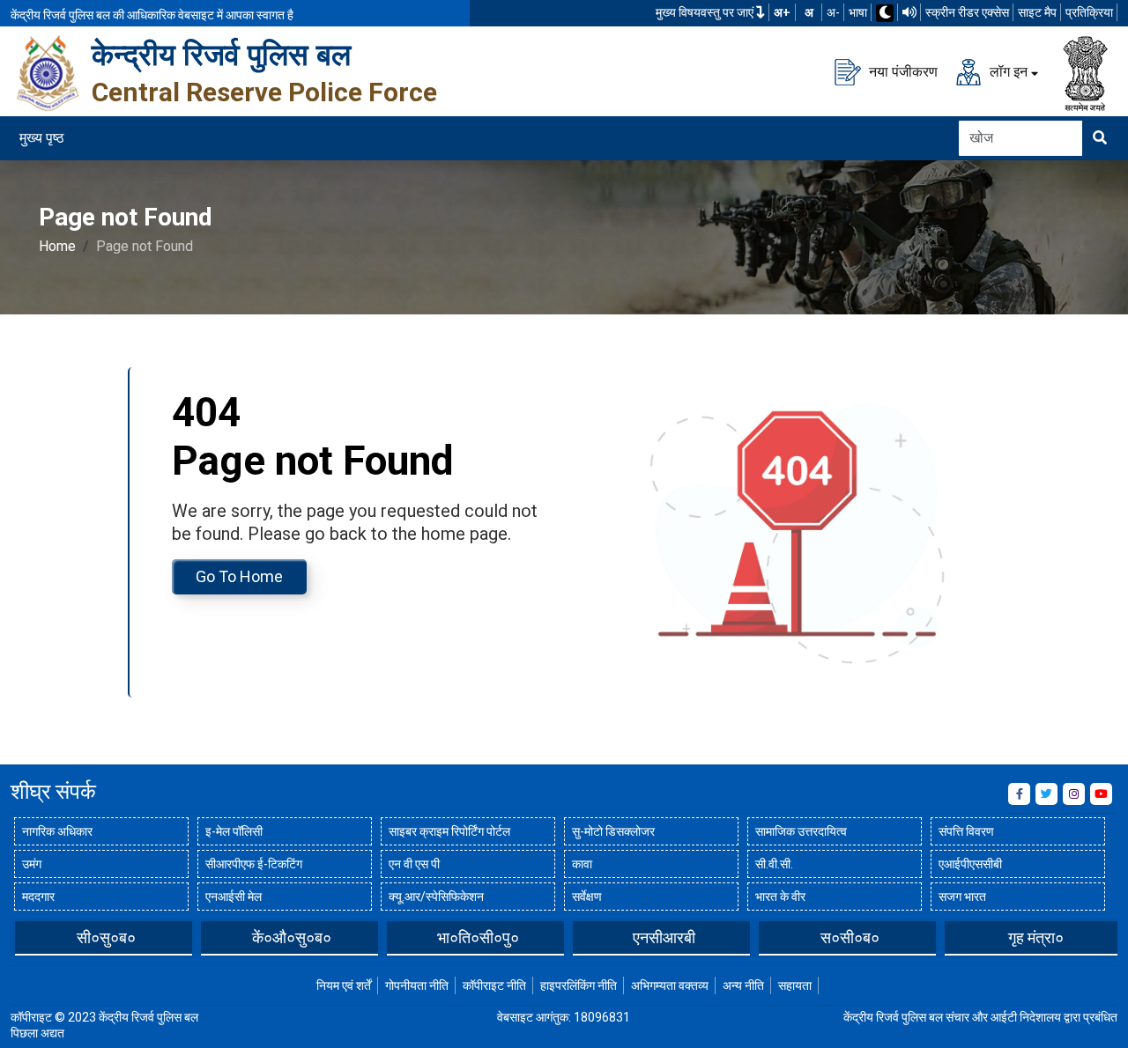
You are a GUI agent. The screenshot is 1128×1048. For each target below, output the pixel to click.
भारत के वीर (780, 896)
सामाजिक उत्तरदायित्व (801, 831)
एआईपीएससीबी (970, 864)
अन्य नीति (743, 985)
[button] (24, 937)
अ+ (782, 12)
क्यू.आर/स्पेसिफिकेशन (436, 896)
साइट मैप (1037, 12)
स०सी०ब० (849, 937)
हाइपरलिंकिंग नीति (578, 985)
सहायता (795, 985)
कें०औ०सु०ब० (291, 937)
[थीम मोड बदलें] (885, 13)
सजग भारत (962, 896)
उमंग (31, 864)
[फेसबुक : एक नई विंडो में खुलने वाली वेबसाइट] (1019, 794)
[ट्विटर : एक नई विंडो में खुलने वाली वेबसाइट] (1046, 794)
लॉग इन (1007, 71)
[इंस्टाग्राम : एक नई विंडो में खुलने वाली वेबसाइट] (1074, 794)
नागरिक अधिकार (57, 831)
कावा (582, 864)
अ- (833, 12)
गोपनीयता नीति (417, 985)
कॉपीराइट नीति (494, 985)
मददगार (38, 896)
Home (57, 246)
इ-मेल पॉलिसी (234, 831)
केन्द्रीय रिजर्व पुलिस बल (221, 54)
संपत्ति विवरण (966, 831)
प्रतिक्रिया (1089, 12)
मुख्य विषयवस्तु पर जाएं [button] (706, 12)
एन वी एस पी (414, 864)
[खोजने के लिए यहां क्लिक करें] (1099, 138)
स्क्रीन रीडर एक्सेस (967, 12)
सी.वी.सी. (774, 864)
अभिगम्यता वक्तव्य (670, 985)
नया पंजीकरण (901, 71)
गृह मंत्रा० (1036, 937)
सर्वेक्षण (587, 896)
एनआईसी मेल (233, 896)
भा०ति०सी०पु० (478, 937)
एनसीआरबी (664, 937)
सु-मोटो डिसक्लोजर (613, 831)
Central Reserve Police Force (264, 92)
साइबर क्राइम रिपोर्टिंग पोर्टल (449, 831)
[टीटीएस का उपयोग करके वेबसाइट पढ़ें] (909, 12)
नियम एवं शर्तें (343, 985)
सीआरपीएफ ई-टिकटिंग (253, 864)
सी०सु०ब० (106, 937)
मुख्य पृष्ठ (41, 137)
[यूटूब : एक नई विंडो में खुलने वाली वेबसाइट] (1101, 794)
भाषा (858, 12)
